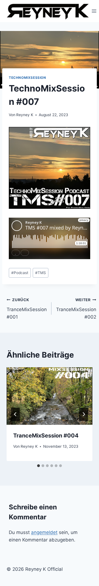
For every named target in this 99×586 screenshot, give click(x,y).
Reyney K (24, 115)
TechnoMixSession (27, 77)
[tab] (38, 465)
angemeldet (44, 532)
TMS (40, 272)
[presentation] (49, 396)
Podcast (19, 272)
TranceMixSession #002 (76, 309)
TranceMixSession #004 (46, 435)
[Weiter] (83, 414)
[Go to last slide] (15, 414)
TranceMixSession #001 (27, 309)
